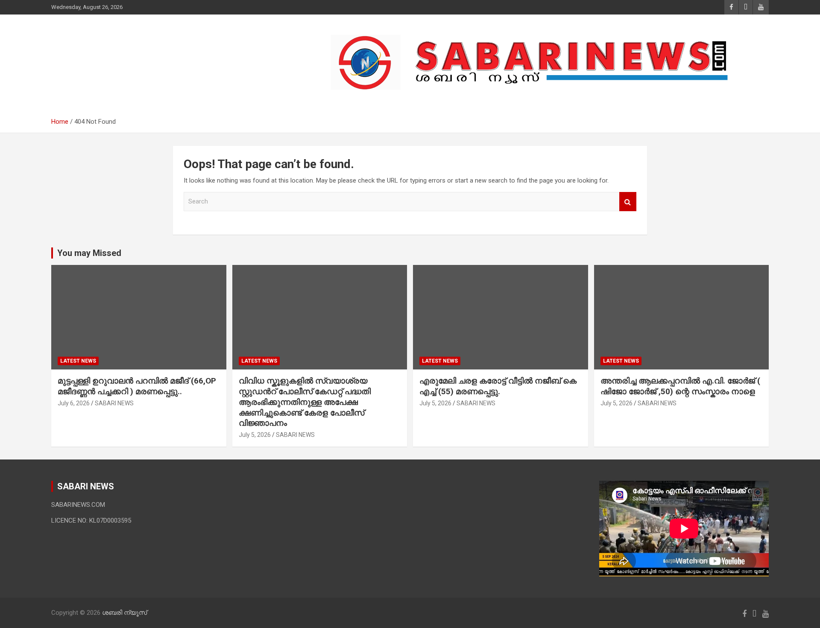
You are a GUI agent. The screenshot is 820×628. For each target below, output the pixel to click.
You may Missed (89, 253)
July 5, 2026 (255, 434)
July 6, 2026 (74, 403)
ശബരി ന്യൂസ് (111, 58)
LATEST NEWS (78, 361)
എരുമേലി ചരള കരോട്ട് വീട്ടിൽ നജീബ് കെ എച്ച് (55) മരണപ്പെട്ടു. (498, 386)
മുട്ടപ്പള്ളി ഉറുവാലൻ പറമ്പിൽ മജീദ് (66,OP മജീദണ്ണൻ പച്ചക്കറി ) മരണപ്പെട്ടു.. (137, 386)
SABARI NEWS (114, 403)
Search (627, 201)
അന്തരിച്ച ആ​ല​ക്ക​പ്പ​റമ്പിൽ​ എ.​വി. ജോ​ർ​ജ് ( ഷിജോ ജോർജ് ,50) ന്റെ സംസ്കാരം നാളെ (680, 386)
